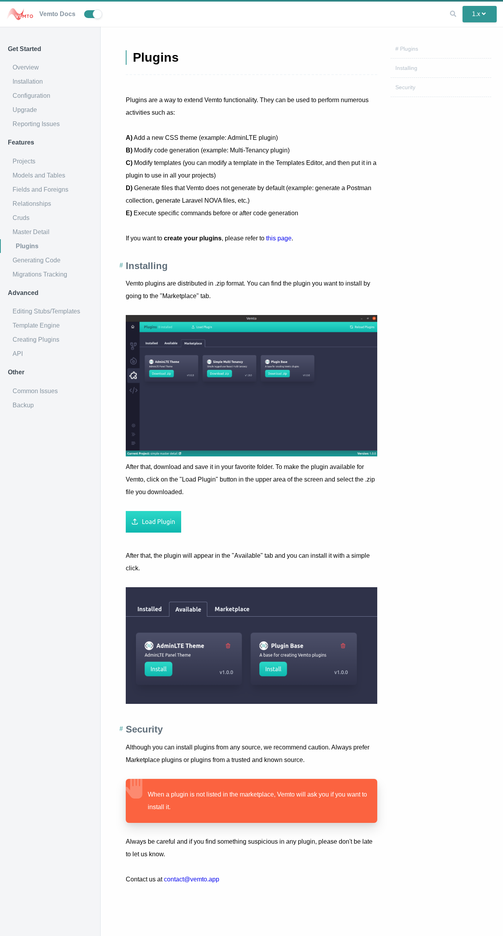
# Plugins (406, 49)
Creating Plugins (36, 339)
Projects (24, 161)
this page (279, 238)
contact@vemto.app (191, 879)
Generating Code (37, 260)
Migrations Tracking (40, 274)
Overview (26, 67)
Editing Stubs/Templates (46, 311)
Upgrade (25, 109)
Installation (28, 81)
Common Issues (35, 391)
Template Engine (36, 325)
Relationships (32, 203)
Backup (23, 405)
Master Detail (31, 232)
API (18, 353)
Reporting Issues (36, 124)
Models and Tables (39, 175)
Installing (406, 68)
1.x (476, 14)
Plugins (27, 246)
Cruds (21, 217)
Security (405, 87)
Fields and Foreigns (40, 189)
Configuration (31, 95)
